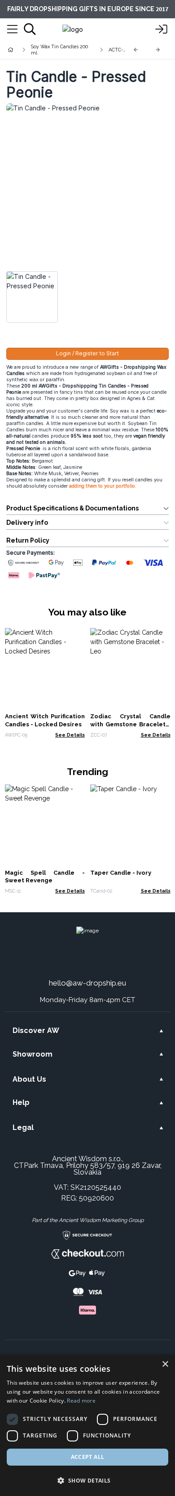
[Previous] (136, 49)
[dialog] (87, 1425)
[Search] (29, 29)
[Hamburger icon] (12, 29)
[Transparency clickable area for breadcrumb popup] (58, 49)
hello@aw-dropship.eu (87, 982)
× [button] (165, 1364)
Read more (81, 1400)
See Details (70, 734)
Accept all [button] (88, 1457)
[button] (87, 1480)
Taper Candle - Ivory (120, 872)
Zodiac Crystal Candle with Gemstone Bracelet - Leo (130, 724)
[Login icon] (162, 29)
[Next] (158, 49)
